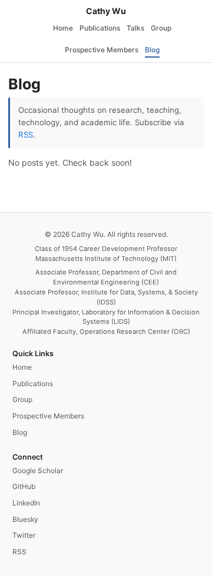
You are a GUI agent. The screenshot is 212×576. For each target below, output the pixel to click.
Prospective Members (101, 49)
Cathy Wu (106, 11)
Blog (152, 49)
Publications (100, 28)
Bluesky (25, 519)
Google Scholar (37, 470)
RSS (25, 134)
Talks (135, 28)
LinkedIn (26, 502)
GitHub (23, 486)
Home (63, 28)
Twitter (23, 535)
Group (161, 28)
